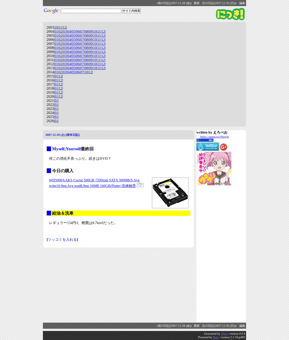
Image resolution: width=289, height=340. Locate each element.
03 (65, 31)
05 (73, 31)
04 (69, 31)
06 (77, 31)
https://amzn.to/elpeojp (214, 136)
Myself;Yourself (66, 148)
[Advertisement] (214, 254)
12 (64, 27)
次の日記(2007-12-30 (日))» (219, 3)
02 (60, 31)
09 (90, 31)
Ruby (216, 337)
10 (56, 27)
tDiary (225, 333)
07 (82, 31)
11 (60, 27)
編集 (242, 3)
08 (86, 31)
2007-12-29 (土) (55, 134)
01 (56, 31)
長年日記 (73, 134)
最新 (197, 3)
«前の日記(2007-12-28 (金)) (173, 3)
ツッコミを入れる (62, 239)
